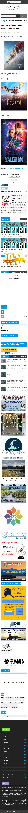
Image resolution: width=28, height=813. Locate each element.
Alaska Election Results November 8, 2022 (16, 359)
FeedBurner (17, 182)
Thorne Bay (14, 704)
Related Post (5, 219)
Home (2, 20)
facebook (22, 272)
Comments (23, 356)
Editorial (22, 697)
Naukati (9, 702)
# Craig (6, 184)
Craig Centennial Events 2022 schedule (11, 266)
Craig (6, 20)
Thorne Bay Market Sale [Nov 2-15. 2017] (16, 168)
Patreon (2, 338)
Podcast (15, 702)
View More (24, 219)
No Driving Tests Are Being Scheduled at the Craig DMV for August (13, 250)
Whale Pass (15, 707)
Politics (21, 702)
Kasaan (14, 700)
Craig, (19, 32)
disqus (14, 272)
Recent (5, 356)
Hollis (2, 700)
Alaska (3, 697)
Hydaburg (8, 700)
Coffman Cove (9, 697)
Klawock (3, 702)
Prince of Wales (5, 704)
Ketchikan (20, 700)
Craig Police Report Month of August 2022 (11, 234)
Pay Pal (2, 339)
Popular (14, 356)
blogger (5, 272)
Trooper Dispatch (5, 707)
